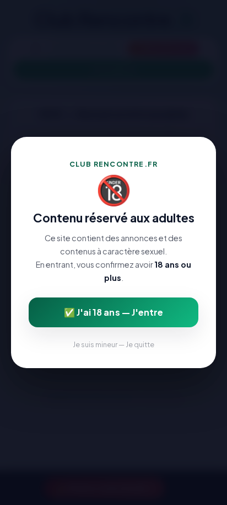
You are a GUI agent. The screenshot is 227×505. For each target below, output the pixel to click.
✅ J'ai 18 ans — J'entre (113, 312)
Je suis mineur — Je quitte (113, 344)
